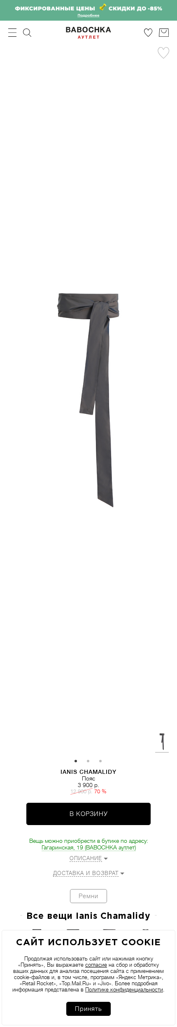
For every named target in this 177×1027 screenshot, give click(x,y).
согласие (96, 965)
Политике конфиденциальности (124, 990)
